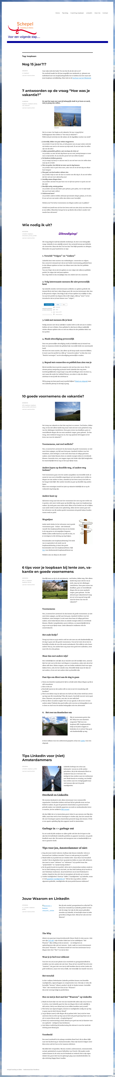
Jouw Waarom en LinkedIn (45, 899)
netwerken (25, 235)
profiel (35, 235)
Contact (105, 13)
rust (23, 105)
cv (22, 73)
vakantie (27, 105)
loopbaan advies (32, 103)
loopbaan (26, 73)
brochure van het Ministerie (81, 78)
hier (43, 550)
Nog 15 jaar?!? (34, 64)
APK (23, 405)
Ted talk (51, 940)
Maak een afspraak (81, 381)
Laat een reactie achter (28, 75)
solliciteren (33, 407)
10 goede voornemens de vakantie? (53, 396)
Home (57, 13)
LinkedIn (89, 13)
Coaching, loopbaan (77, 13)
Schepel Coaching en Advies (14, 1069)
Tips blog (65, 13)
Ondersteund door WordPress (31, 1069)
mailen (82, 741)
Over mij (97, 13)
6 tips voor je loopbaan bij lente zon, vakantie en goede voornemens (57, 569)
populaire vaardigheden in (56, 879)
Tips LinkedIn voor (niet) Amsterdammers (43, 758)
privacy (31, 235)
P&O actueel (65, 809)
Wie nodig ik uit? (37, 225)
